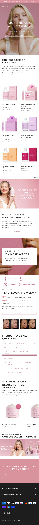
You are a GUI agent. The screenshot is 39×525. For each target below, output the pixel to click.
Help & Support (10, 488)
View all (35, 177)
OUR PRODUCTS (19, 231)
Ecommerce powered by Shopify (11, 520)
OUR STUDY (19, 313)
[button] (3, 6)
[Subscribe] (35, 474)
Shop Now (19, 35)
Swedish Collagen (11, 494)
